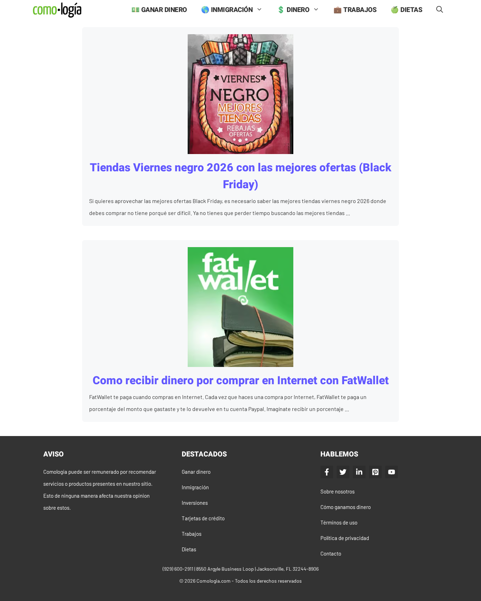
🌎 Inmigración (227, 10)
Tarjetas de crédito (203, 518)
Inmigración (195, 487)
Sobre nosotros (337, 491)
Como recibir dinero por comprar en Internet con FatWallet (241, 380)
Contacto (330, 553)
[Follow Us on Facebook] (326, 472)
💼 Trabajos (354, 10)
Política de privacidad (344, 538)
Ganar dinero (196, 471)
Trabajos (191, 534)
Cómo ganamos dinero (345, 507)
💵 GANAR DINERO (159, 10)
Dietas (189, 549)
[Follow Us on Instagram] (375, 472)
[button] (439, 10)
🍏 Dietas (406, 10)
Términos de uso (338, 522)
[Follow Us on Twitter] (343, 472)
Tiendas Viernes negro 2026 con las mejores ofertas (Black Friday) (240, 176)
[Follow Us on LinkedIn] (359, 472)
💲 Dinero (293, 10)
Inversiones (195, 502)
